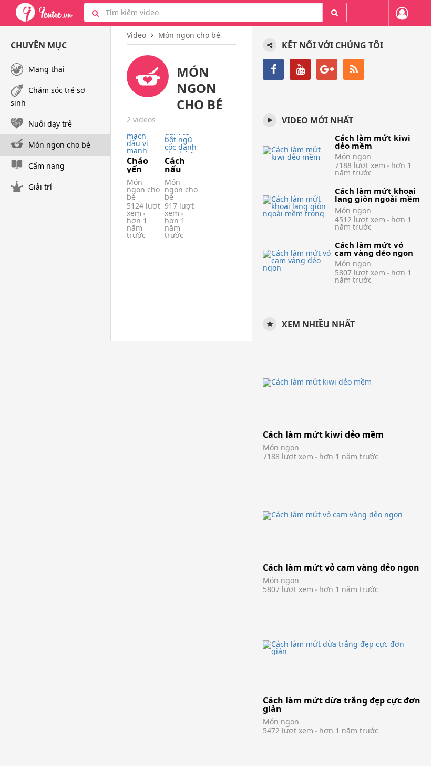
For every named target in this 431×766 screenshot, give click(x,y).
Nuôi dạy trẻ (50, 124)
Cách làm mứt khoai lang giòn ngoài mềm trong (377, 198)
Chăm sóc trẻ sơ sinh (48, 96)
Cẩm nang (46, 166)
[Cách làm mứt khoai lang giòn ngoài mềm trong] (297, 206)
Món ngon (353, 156)
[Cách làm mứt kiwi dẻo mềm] (297, 153)
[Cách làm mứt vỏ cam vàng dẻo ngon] (297, 260)
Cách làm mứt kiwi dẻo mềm (373, 141)
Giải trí (40, 187)
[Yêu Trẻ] (44, 13)
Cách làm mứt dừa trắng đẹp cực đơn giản (341, 705)
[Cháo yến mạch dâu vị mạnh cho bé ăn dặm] (143, 143)
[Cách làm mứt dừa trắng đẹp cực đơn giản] (341, 648)
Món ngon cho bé (143, 189)
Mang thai (46, 69)
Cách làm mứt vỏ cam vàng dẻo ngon (374, 249)
